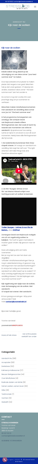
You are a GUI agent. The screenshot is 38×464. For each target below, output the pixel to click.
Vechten (5, 398)
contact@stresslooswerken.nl (13, 436)
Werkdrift (5, 402)
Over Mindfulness (8, 378)
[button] (35, 6)
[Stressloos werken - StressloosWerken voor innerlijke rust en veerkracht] (17, 6)
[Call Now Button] (4, 459)
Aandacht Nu (19, 22)
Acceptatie (6, 362)
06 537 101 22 (6, 433)
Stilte (3, 390)
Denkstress (6, 366)
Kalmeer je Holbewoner (11, 370)
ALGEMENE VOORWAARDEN (12, 440)
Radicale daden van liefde (12, 382)
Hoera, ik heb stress (9, 335)
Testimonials (6, 394)
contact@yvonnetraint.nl (16, 301)
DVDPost (16, 230)
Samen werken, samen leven (13, 386)
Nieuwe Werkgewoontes (11, 374)
